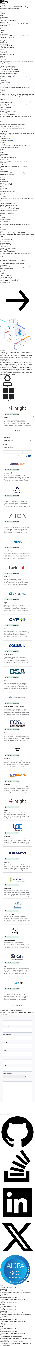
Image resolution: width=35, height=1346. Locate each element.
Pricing (2, 15)
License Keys (3, 51)
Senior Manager (4, 221)
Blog (17, 1292)
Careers (2, 1299)
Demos (2, 19)
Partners (7, 1299)
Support (13, 1292)
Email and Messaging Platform (8, 205)
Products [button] (2, 3)
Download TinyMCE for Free (8, 20)
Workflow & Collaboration (7, 213)
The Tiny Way (4, 112)
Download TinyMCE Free (7, 47)
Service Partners (7, 387)
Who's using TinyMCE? (13, 1297)
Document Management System (9, 207)
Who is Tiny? (3, 1297)
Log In (1, 140)
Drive (6, 1287)
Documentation (4, 17)
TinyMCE (2, 1287)
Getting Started (4, 41)
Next (33, 417)
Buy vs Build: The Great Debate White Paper (12, 124)
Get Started (11, 1291)
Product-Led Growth (5, 107)
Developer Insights (5, 243)
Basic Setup (3, 42)
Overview (2, 12)
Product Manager (5, 219)
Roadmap (8, 1292)
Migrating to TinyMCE (6, 46)
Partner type (6, 437)
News (10, 1299)
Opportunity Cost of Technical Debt (10, 126)
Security (23, 1299)
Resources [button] (3, 229)
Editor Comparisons (23, 1292)
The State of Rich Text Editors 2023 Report (12, 128)
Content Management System (8, 66)
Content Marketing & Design (8, 111)
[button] (12, 140)
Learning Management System (8, 210)
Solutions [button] (2, 58)
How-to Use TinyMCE (6, 239)
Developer (3, 217)
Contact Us (7, 138)
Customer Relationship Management (10, 208)
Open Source (4, 109)
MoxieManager (12, 1287)
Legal (19, 1299)
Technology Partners (9, 400)
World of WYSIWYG (5, 241)
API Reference (4, 44)
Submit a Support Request (7, 54)
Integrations (18, 1291)
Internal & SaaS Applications (8, 212)
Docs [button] (1, 32)
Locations (6, 444)
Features (2, 13)
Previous (1, 417)
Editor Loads (3, 52)
